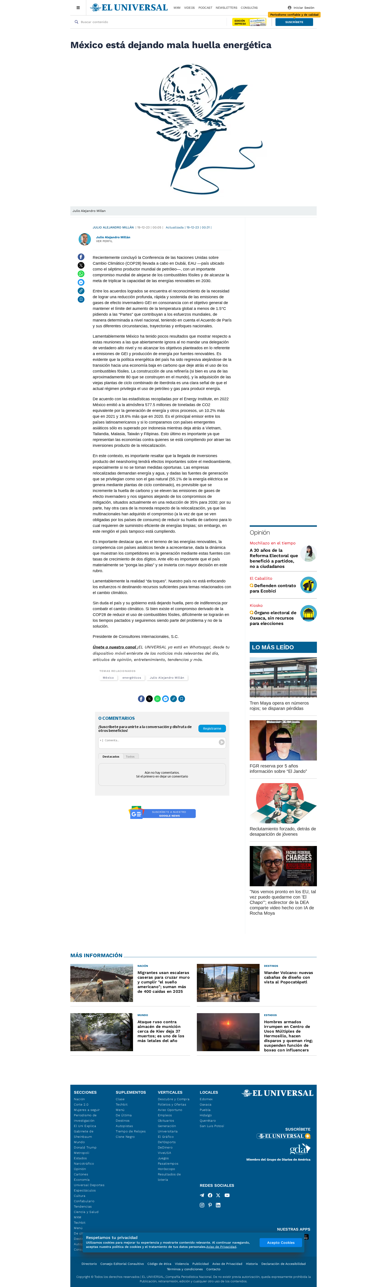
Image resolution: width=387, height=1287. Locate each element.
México (108, 677)
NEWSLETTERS (226, 7)
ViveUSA (164, 1153)
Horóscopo (166, 1169)
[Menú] (78, 7)
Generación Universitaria (168, 1128)
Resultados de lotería (169, 1176)
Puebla (205, 1110)
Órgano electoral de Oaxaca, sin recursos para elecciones (273, 618)
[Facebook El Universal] (210, 1196)
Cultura (80, 1196)
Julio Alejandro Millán (113, 227)
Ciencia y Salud (86, 1212)
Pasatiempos (168, 1163)
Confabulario (84, 1201)
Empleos (165, 1115)
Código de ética (159, 1264)
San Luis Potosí (212, 1126)
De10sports (167, 1142)
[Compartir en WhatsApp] (81, 274)
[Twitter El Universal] (218, 1196)
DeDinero (165, 1147)
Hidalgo (206, 1115)
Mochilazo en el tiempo (273, 543)
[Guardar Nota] (81, 299)
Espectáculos (85, 1190)
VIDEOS (189, 7)
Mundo (79, 1142)
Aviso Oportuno (170, 1110)
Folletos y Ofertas (172, 1104)
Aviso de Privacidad (227, 1264)
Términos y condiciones (185, 1269)
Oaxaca (206, 1104)
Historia (252, 1264)
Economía (82, 1179)
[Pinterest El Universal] (210, 1205)
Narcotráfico (84, 1163)
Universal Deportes (89, 1185)
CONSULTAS (249, 7)
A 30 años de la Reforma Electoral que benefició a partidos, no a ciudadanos (274, 558)
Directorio (89, 1264)
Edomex (206, 1099)
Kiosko (256, 605)
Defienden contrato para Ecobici (273, 588)
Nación (79, 1099)
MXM (177, 7)
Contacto (213, 1269)
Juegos (163, 1158)
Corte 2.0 (81, 1104)
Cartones (81, 1174)
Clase (120, 1099)
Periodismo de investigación (85, 1117)
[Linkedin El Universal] (218, 1205)
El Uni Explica (85, 1126)
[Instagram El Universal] (202, 1205)
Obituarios (166, 1120)
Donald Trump (85, 1147)
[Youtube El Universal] (227, 1196)
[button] (294, 22)
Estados (80, 1158)
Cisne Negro (125, 1136)
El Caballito (261, 578)
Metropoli (81, 1153)
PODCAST (205, 7)
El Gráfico (166, 1136)
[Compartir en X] (81, 265)
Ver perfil (104, 241)
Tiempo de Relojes (131, 1131)
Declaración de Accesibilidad (283, 1264)
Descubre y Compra (174, 1099)
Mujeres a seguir (87, 1110)
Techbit (80, 1222)
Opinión (260, 532)
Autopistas (124, 1126)
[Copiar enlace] (81, 291)
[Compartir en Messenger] (81, 282)
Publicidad (200, 1264)
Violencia (182, 1264)
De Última (124, 1115)
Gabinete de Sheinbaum (84, 1133)
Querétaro (208, 1120)
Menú (78, 1228)
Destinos (123, 1120)
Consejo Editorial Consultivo (122, 1264)
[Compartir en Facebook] (81, 257)
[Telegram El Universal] (202, 1196)
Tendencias (83, 1206)
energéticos (132, 677)
